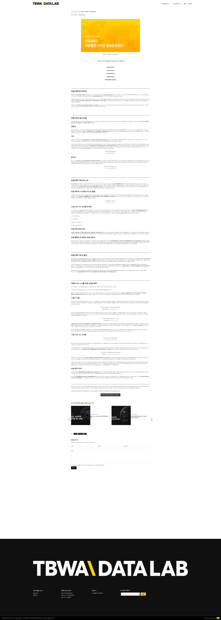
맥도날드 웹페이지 (105, 309)
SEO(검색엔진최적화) (107, 94)
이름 (72, 446)
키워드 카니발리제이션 (138, 325)
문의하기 (190, 3)
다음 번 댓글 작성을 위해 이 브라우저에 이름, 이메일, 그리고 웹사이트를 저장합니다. (88, 465)
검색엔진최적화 (81, 433)
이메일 (99, 446)
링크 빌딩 (81, 258)
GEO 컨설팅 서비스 (176, 3)
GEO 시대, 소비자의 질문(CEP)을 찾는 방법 (99, 417)
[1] (218, 318)
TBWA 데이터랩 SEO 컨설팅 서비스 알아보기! (110, 394)
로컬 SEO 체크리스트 (110, 73)
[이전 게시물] (69, 419)
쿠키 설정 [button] (206, 618)
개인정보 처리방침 (212, 618)
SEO (85, 433)
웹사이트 (126, 446)
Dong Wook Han (82, 14)
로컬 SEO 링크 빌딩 (110, 76)
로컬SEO (75, 433)
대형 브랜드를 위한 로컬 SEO (110, 79)
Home (72, 11)
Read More (206, 317)
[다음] (151, 419)
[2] (219, 318)
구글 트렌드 (104, 354)
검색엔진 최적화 (77, 11)
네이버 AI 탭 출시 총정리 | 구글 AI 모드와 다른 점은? (139, 417)
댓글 (72, 450)
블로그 (185, 3)
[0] (217, 318)
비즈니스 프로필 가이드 (121, 212)
